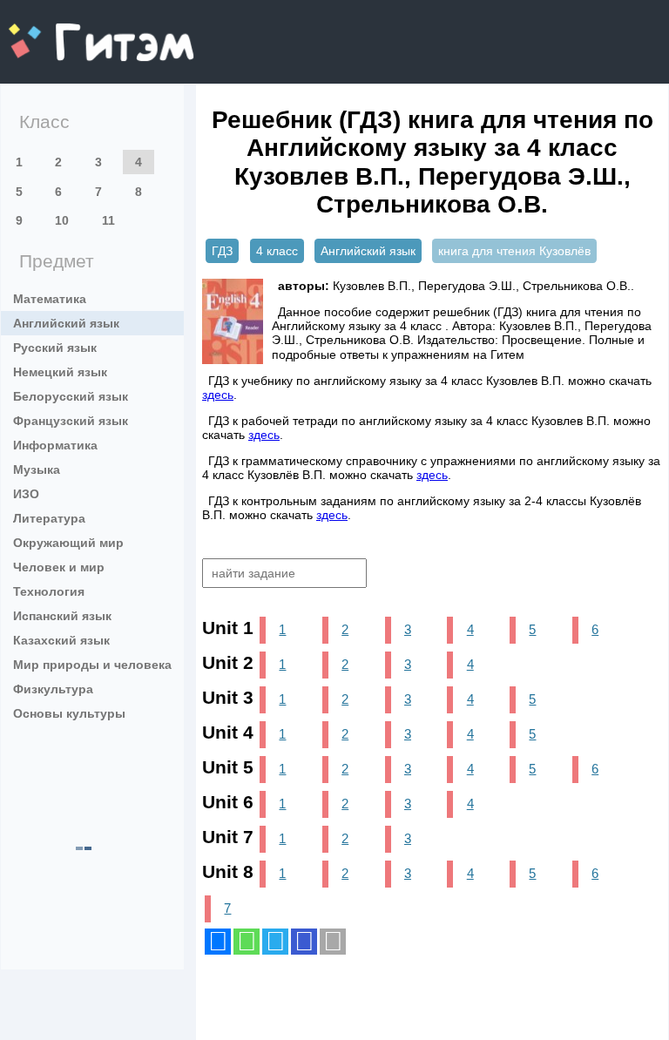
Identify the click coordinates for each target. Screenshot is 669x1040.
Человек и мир (59, 567)
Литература (49, 518)
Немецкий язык (60, 372)
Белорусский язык (70, 396)
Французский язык (70, 421)
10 (62, 220)
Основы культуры (69, 713)
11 (108, 220)
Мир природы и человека (92, 665)
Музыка (36, 469)
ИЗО (26, 494)
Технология (48, 591)
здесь (217, 395)
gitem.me (55, 30)
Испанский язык (62, 616)
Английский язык (66, 323)
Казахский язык (61, 640)
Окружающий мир (68, 543)
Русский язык (55, 348)
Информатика (55, 445)
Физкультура (53, 689)
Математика (49, 299)
